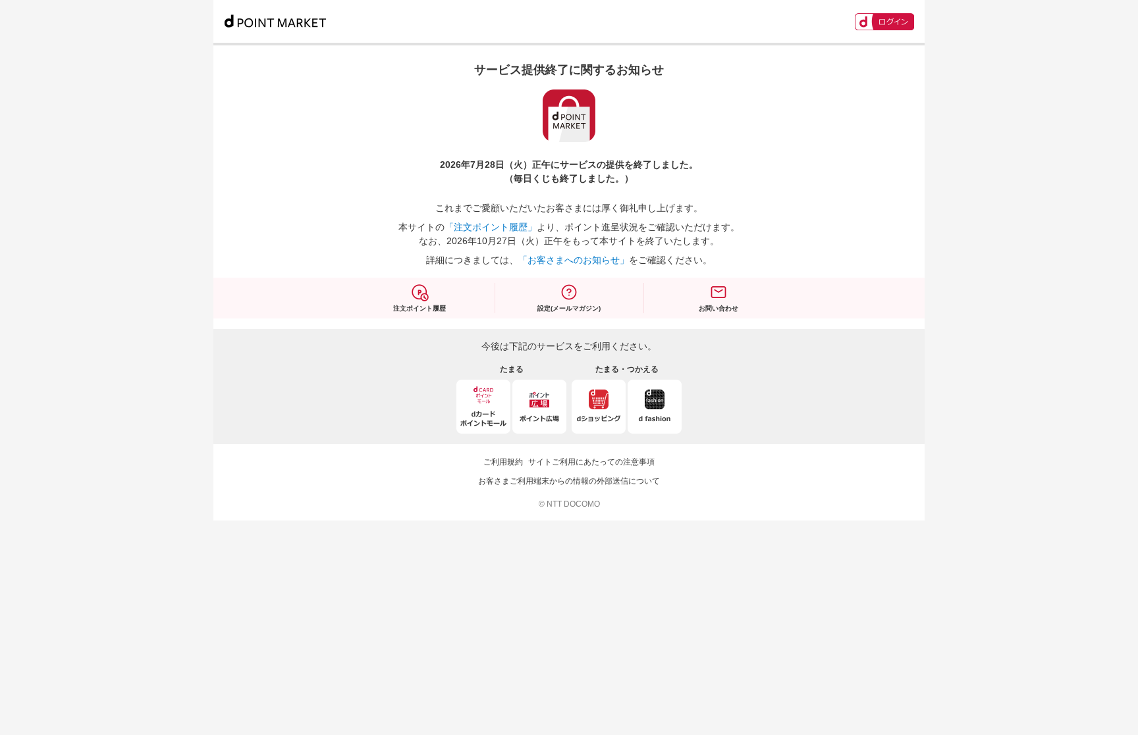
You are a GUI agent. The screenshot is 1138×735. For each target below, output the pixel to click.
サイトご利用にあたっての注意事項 (591, 462)
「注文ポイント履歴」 (491, 227)
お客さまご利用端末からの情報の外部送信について (569, 481)
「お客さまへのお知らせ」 (573, 260)
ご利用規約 (503, 462)
